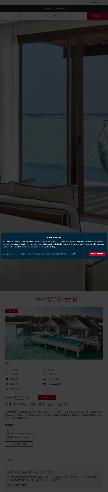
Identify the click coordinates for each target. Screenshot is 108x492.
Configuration (8, 247)
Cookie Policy (49, 247)
